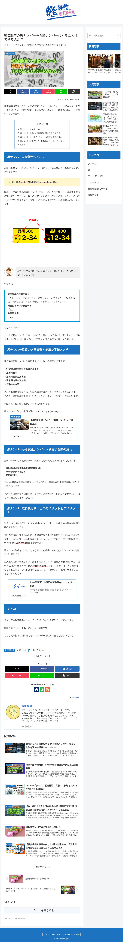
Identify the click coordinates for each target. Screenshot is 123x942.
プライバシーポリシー (52, 935)
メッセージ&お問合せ (71, 935)
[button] (74, 91)
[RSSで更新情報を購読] (47, 689)
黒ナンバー (42, 650)
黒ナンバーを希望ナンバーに (32, 129)
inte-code (27, 706)
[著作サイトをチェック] (36, 689)
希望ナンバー (22, 650)
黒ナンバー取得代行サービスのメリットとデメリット (43, 141)
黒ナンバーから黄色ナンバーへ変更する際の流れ (41, 137)
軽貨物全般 (10, 650)
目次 (39, 124)
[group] (101, 65)
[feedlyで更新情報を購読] (42, 689)
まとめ (23, 145)
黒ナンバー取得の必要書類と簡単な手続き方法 (40, 133)
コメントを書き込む (42, 910)
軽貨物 (33, 650)
